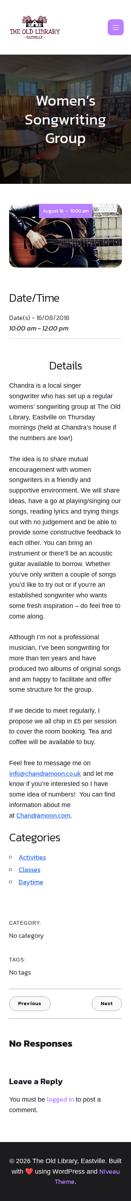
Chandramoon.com (43, 815)
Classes (29, 869)
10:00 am (79, 211)
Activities (32, 857)
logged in (60, 1099)
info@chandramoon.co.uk (45, 773)
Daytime (31, 882)
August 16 (53, 211)
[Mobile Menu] (116, 27)
